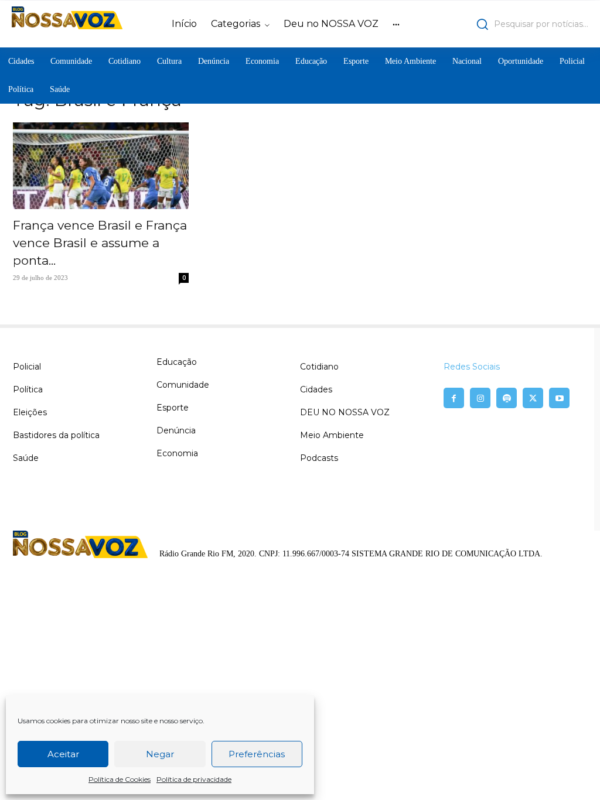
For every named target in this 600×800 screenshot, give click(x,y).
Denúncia (176, 430)
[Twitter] (533, 398)
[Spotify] (506, 398)
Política (28, 389)
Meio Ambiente (332, 435)
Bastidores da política (56, 435)
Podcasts (319, 458)
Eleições (30, 412)
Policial (27, 366)
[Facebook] (454, 398)
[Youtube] (559, 398)
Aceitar (63, 754)
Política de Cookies (119, 779)
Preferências (257, 754)
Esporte (172, 407)
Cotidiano (319, 366)
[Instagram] (480, 398)
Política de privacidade (193, 779)
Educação (176, 362)
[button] (518, 24)
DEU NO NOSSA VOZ (345, 412)
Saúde (26, 458)
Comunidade (182, 385)
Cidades (316, 389)
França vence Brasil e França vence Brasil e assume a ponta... (100, 243)
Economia (177, 453)
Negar (160, 754)
